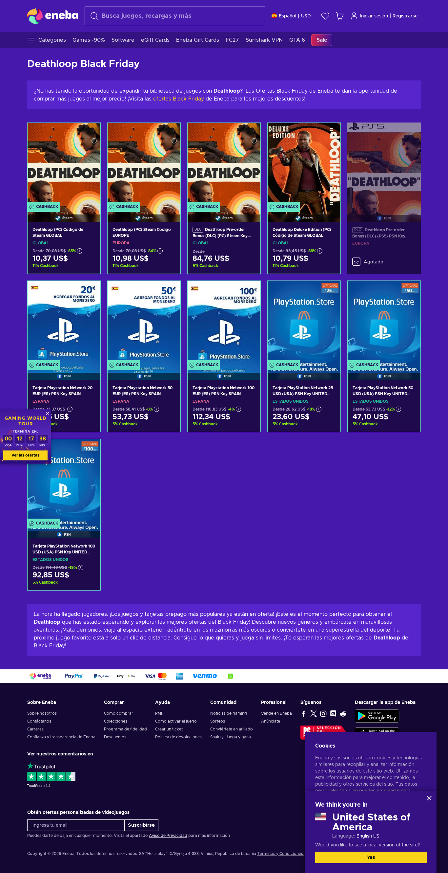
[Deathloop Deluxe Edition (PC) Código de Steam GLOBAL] (304, 164)
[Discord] (333, 713)
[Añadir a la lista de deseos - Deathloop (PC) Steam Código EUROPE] (169, 133)
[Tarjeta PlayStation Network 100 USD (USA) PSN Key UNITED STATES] (64, 480)
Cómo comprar (118, 713)
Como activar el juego (176, 721)
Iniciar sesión (374, 16)
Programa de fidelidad (125, 729)
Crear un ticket (169, 729)
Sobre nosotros (42, 713)
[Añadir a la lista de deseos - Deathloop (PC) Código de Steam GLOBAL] (89, 133)
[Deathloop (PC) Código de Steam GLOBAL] (64, 164)
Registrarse (405, 16)
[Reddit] (343, 713)
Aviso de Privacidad (168, 836)
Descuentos (115, 737)
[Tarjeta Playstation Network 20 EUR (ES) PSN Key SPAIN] (64, 322)
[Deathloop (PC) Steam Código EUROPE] (144, 164)
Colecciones (115, 721)
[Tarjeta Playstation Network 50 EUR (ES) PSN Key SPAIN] (144, 322)
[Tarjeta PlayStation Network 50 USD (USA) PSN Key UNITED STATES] (384, 322)
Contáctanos (39, 721)
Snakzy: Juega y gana (230, 737)
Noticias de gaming (228, 713)
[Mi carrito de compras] (340, 16)
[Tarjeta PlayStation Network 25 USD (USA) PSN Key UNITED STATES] (304, 322)
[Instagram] (323, 713)
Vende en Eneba (276, 713)
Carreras (35, 729)
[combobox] (174, 16)
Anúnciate (270, 721)
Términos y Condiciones (280, 854)
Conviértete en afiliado (231, 729)
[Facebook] (303, 713)
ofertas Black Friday (178, 98)
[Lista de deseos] (325, 16)
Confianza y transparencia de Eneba (61, 737)
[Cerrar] (429, 798)
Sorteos (217, 721)
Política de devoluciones (178, 737)
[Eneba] (52, 16)
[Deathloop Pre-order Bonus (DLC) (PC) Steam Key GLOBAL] (224, 164)
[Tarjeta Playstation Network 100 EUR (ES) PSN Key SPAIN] (224, 322)
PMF (159, 713)
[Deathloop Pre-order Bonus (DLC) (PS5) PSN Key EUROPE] (384, 164)
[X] (313, 713)
